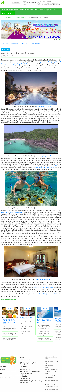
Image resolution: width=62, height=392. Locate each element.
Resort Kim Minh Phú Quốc (26, 322)
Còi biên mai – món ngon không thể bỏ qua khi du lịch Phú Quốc (9, 321)
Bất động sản (40, 10)
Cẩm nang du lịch (9, 13)
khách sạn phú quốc (11, 299)
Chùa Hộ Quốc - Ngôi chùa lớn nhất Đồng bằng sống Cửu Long (43, 333)
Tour (16, 10)
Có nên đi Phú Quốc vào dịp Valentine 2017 (9, 334)
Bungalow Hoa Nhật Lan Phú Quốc (26, 318)
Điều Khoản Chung (52, 384)
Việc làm (49, 10)
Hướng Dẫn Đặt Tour (52, 386)
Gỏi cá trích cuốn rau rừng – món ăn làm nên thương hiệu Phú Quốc (9, 328)
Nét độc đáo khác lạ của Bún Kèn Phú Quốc (9, 338)
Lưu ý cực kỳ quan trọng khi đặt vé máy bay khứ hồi (44, 321)
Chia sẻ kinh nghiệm (44, 309)
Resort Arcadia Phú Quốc (26, 332)
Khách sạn (9, 10)
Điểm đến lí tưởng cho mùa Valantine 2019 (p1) (44, 339)
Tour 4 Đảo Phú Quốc (52, 369)
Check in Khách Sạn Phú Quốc (27, 309)
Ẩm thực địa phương (10, 309)
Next (58, 327)
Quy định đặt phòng (52, 389)
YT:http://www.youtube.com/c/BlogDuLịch (11, 375)
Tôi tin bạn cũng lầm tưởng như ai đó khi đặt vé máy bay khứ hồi (44, 327)
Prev (4, 327)
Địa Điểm (30, 10)
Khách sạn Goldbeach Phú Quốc (27, 327)
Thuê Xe (23, 10)
